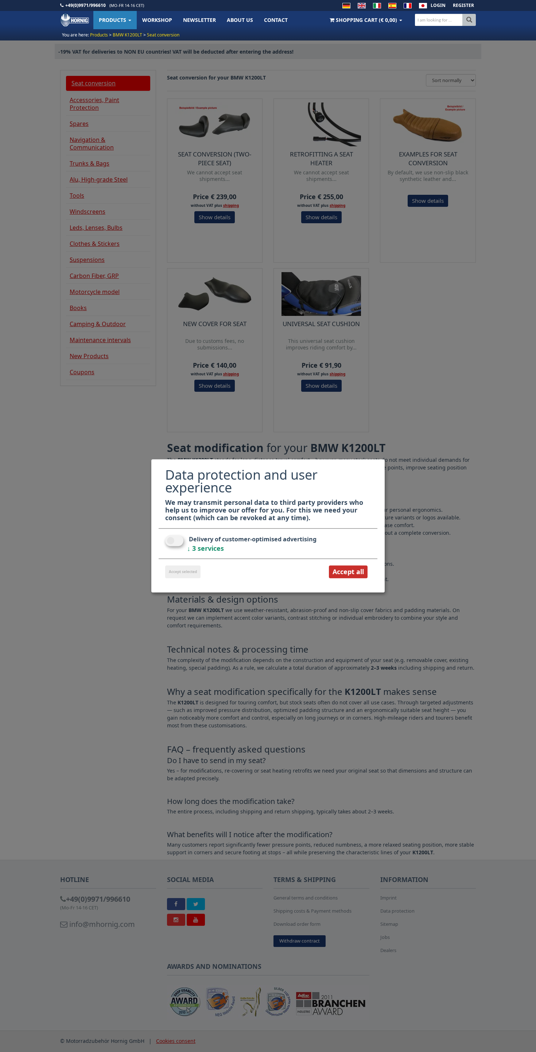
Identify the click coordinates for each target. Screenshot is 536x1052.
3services (205, 548)
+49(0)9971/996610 (85, 5)
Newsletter (199, 19)
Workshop (157, 19)
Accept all (348, 571)
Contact (276, 19)
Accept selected (183, 571)
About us (240, 19)
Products (113, 19)
